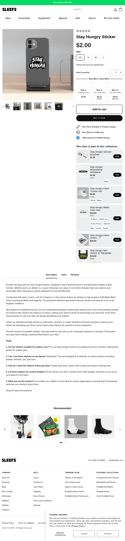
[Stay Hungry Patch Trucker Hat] (83, 193)
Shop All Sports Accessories (19, 391)
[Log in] (115, 9)
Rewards (6, 482)
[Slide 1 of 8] (22, 426)
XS (80, 57)
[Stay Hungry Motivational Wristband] (83, 172)
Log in (35, 478)
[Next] (120, 429)
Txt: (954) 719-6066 (96, 460)
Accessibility (43, 523)
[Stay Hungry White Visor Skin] (83, 212)
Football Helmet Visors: (75, 491)
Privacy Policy (78, 526)
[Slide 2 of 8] (49, 426)
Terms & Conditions (26, 523)
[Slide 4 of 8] (102, 426)
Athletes (5, 505)
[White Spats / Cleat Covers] (76, 426)
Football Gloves (103, 491)
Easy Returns (39, 496)
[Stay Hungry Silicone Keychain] (83, 156)
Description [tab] (51, 275)
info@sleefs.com (116, 460)
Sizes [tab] (64, 275)
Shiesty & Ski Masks (74, 478)
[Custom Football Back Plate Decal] (49, 426)
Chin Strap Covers (73, 482)
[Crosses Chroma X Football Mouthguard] (22, 426)
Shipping (37, 491)
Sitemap (36, 505)
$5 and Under (112, 18)
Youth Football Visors (105, 496)
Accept (84, 534)
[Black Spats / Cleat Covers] (103, 426)
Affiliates (5, 501)
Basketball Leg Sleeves (106, 482)
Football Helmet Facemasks (77, 496)
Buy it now (99, 118)
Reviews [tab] (75, 275)
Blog (4, 487)
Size (78, 51)
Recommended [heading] (62, 408)
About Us (6, 478)
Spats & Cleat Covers (74, 487)
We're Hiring (7, 491)
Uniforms (6, 510)
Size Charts (38, 487)
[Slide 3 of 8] (75, 426)
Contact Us (38, 482)
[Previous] (4, 429)
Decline (107, 534)
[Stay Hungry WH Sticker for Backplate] (83, 255)
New (7, 18)
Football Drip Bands (104, 487)
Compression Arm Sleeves (107, 478)
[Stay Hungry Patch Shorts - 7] (83, 240)
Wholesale (6, 496)
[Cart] (120, 9)
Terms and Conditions (42, 501)
